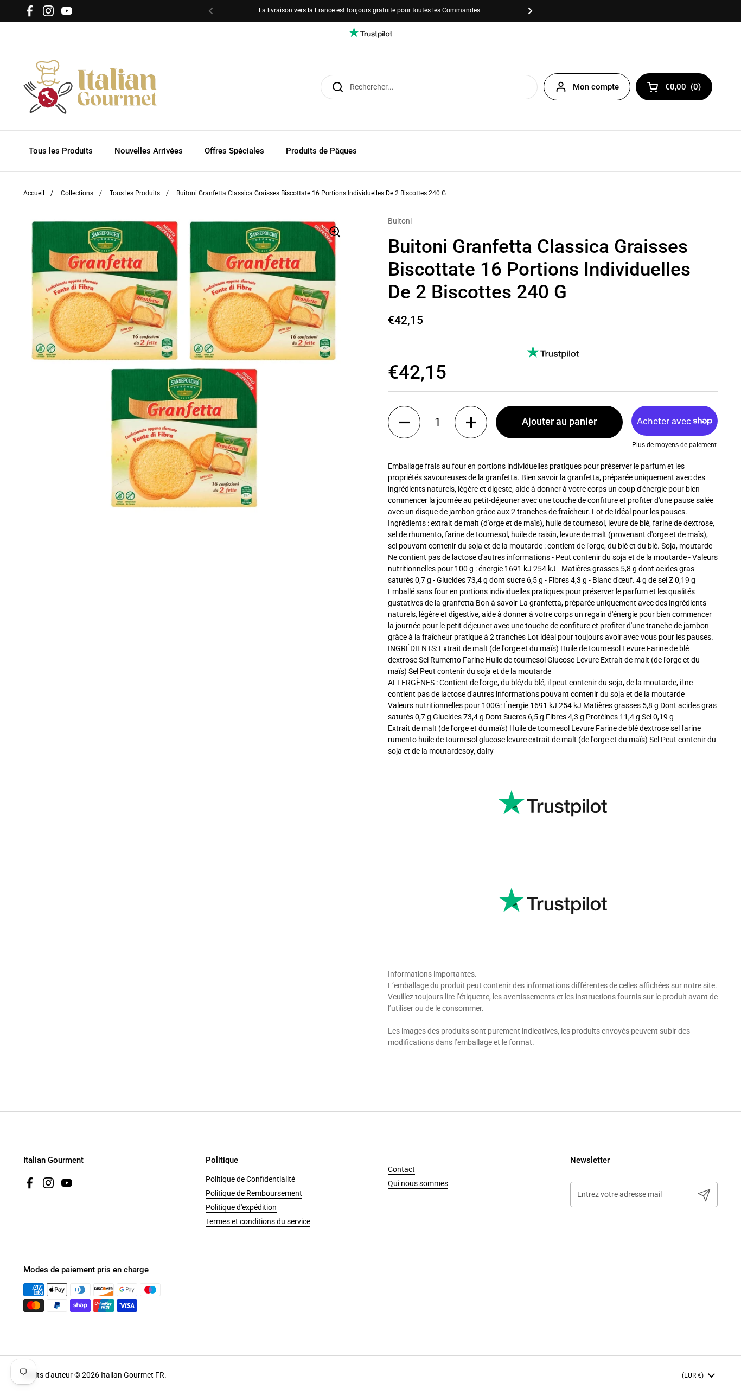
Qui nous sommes (418, 1183)
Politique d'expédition (241, 1207)
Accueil (33, 193)
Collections (77, 193)
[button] (404, 422)
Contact (401, 1169)
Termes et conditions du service (258, 1221)
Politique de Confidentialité (250, 1179)
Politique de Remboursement (254, 1193)
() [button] (688, 88)
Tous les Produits (135, 193)
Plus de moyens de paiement (674, 445)
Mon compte (596, 87)
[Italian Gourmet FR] (90, 87)
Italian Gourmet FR (132, 1375)
